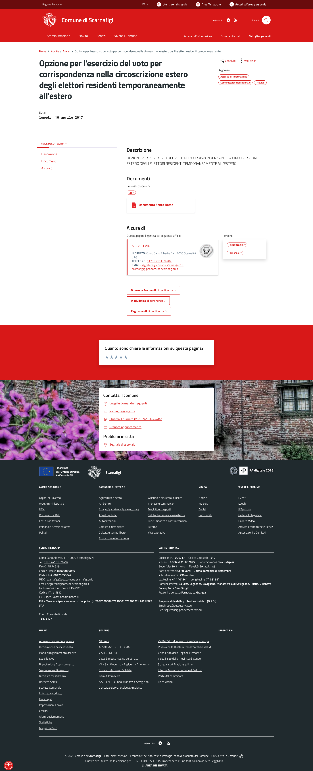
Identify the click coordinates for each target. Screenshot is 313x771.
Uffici (42, 509)
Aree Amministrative (51, 503)
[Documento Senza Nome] (134, 205)
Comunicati (205, 515)
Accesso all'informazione (198, 36)
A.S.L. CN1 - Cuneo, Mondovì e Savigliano (124, 682)
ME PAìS (104, 641)
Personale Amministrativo (54, 527)
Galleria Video (246, 521)
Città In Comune (228, 756)
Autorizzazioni (107, 521)
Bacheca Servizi (48, 682)
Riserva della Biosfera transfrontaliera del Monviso (188, 647)
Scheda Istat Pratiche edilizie (175, 664)
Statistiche (45, 722)
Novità (55, 51)
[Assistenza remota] (241, 756)
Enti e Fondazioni (49, 521)
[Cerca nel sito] (266, 20)
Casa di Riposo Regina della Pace (118, 658)
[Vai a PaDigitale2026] (252, 470)
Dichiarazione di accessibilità (56, 647)
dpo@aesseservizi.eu (179, 605)
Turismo (152, 527)
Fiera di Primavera (109, 676)
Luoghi (242, 503)
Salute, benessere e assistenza (166, 515)
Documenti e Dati (49, 515)
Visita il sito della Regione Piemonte (179, 653)
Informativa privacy (50, 693)
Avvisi (66, 51)
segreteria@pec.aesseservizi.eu (183, 610)
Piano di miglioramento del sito (57, 653)
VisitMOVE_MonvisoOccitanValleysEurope (183, 641)
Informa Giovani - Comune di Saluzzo (180, 670)
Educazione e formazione (114, 538)
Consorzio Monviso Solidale (115, 670)
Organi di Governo (50, 498)
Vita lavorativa (156, 532)
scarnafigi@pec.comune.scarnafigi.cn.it (155, 269)
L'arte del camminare (170, 676)
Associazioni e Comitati (252, 532)
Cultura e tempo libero (112, 532)
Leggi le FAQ (46, 658)
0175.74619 (52, 566)
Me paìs (203, 503)
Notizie (203, 498)
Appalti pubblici (108, 515)
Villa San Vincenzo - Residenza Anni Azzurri (125, 664)
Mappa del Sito (48, 728)
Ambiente (105, 503)
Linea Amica (165, 682)
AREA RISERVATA (156, 765)
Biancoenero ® (171, 761)
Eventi (242, 498)
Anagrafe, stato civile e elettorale (119, 509)
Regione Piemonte (52, 4)
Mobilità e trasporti (159, 509)
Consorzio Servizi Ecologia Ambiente (120, 687)
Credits (43, 711)
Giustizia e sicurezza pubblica (165, 498)
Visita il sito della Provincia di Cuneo (179, 658)
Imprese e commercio (161, 503)
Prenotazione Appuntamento (56, 664)
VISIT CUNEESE (108, 653)
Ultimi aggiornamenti (51, 716)
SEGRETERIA (141, 246)
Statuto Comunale (50, 687)
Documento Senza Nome (156, 204)
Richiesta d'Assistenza (52, 676)
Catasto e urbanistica (111, 527)
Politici (43, 532)
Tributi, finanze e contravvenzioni (167, 521)
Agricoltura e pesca (110, 498)
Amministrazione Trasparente (56, 641)
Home (42, 51)
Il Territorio (244, 509)
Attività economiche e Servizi (255, 527)
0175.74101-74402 (159, 261)
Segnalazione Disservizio (53, 670)
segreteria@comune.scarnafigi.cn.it (162, 265)
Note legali (45, 699)
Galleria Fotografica (250, 515)
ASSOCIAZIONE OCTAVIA (114, 647)
